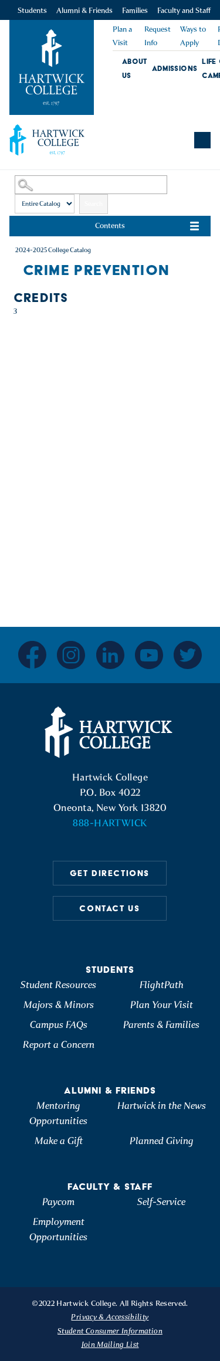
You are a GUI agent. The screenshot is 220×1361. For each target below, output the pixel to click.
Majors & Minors (58, 1005)
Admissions (175, 68)
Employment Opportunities (58, 1229)
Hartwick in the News (161, 1105)
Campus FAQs (58, 1025)
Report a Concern (58, 1044)
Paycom (58, 1202)
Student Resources (58, 985)
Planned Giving (162, 1141)
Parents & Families (161, 1025)
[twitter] (188, 655)
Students (32, 10)
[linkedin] (110, 655)
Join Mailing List (110, 1344)
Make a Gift (59, 1141)
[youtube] (149, 655)
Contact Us (109, 908)
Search (93, 203)
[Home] (110, 732)
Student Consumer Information (110, 1331)
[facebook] (32, 654)
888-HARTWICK (110, 823)
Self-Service (161, 1202)
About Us (134, 68)
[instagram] (71, 655)
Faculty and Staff (184, 10)
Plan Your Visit (161, 1005)
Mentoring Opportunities (58, 1113)
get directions (110, 873)
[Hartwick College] (51, 67)
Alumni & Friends (84, 10)
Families (135, 10)
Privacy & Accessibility (109, 1317)
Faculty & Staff (110, 1186)
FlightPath (162, 985)
